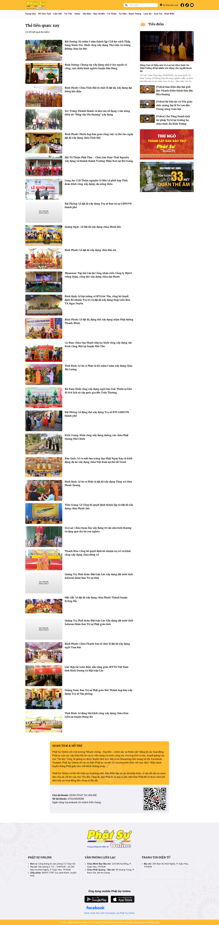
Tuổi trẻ (158, 13)
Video (77, 13)
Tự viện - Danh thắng (130, 13)
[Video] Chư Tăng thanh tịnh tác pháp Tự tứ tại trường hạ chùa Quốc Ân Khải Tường (173, 120)
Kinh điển (169, 13)
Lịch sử (148, 13)
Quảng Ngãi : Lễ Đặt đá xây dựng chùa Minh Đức (93, 226)
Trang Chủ (30, 13)
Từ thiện (112, 13)
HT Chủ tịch (44, 13)
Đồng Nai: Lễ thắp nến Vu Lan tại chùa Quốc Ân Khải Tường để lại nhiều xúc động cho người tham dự (166, 68)
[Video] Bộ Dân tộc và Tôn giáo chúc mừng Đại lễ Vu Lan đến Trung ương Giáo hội (174, 105)
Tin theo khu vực (170, 5)
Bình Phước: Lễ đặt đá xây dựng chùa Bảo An (90, 250)
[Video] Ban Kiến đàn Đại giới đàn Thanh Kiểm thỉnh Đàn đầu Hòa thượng (174, 91)
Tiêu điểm (156, 24)
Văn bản (87, 13)
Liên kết (57, 13)
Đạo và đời (99, 13)
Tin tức (68, 13)
